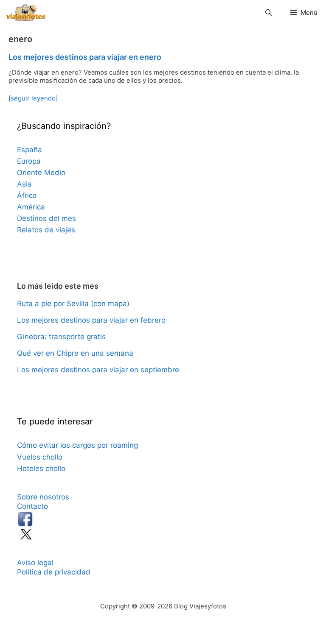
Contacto (32, 506)
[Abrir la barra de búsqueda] (268, 12)
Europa (29, 161)
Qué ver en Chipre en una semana (75, 353)
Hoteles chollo (41, 468)
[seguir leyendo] (33, 98)
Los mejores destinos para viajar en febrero (91, 320)
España (29, 149)
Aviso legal (35, 562)
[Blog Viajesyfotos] (26, 12)
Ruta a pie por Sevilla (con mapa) (73, 303)
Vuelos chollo (39, 457)
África (27, 195)
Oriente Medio (41, 172)
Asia (24, 184)
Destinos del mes (46, 218)
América (31, 207)
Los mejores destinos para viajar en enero (84, 57)
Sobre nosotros (43, 497)
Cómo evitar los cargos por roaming (77, 445)
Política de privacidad (53, 572)
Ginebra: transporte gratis (61, 336)
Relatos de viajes (46, 230)
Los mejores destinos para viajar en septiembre (98, 369)
